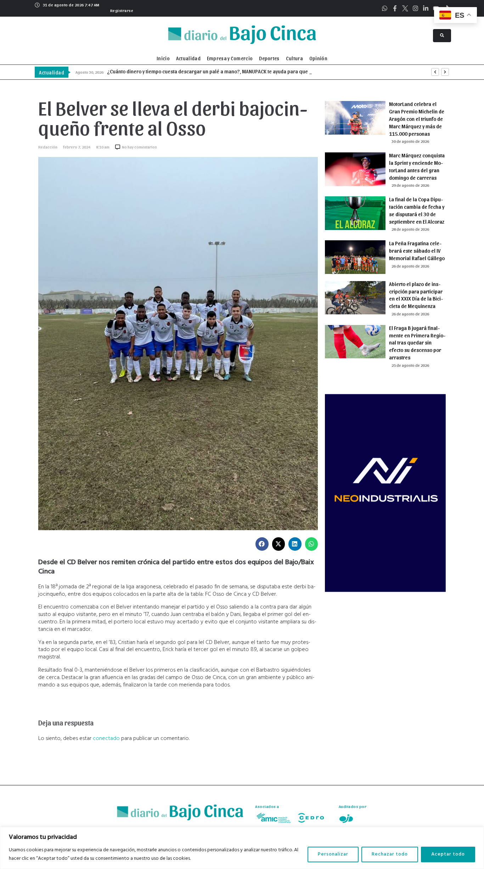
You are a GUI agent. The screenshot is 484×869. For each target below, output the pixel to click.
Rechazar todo (390, 854)
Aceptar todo (448, 854)
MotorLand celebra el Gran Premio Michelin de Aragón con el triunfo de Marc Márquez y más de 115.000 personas (416, 118)
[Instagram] (415, 8)
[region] (242, 848)
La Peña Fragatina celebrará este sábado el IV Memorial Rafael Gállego (417, 250)
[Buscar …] (442, 35)
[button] (121, 9)
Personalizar (333, 854)
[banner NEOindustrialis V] (385, 590)
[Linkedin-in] (426, 8)
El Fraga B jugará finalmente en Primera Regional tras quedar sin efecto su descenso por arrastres (417, 342)
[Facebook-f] (395, 8)
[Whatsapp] (385, 8)
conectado (106, 738)
